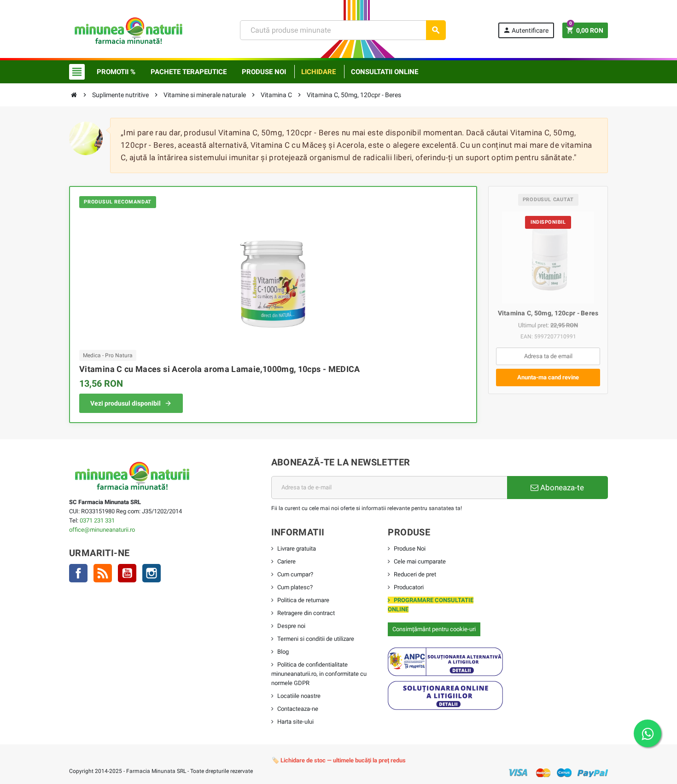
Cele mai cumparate (420, 561)
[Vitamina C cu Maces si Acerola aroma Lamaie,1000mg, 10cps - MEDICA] (273, 277)
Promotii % (116, 72)
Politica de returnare (303, 600)
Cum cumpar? (295, 574)
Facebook (78, 573)
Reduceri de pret (415, 574)
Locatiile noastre (299, 695)
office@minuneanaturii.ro (102, 529)
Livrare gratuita (296, 548)
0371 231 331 (97, 520)
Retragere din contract (306, 613)
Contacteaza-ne (297, 708)
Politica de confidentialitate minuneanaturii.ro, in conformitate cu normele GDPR (319, 673)
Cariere (286, 561)
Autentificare (526, 30)
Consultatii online (384, 72)
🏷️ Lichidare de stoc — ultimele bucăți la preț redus (339, 760)
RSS (102, 573)
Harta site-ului (295, 721)
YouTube (127, 573)
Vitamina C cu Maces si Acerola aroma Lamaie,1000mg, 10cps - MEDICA (219, 369)
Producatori (409, 587)
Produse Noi (410, 548)
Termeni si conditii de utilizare (315, 638)
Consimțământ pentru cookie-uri (434, 629)
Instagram (151, 573)
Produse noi (264, 72)
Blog (283, 651)
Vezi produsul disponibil (125, 403)
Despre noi (291, 625)
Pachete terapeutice (189, 72)
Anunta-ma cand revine (548, 377)
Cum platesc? (295, 587)
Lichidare (318, 72)
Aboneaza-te (561, 487)
